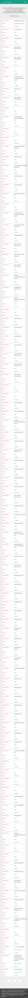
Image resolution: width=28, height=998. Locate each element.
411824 (16, 162)
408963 (16, 143)
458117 (16, 607)
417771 (16, 182)
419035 (16, 222)
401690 (16, 54)
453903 (16, 466)
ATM (15, 932)
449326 (16, 429)
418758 (16, 210)
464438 (16, 821)
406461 (16, 94)
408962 (16, 134)
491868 (16, 926)
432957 (16, 351)
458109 (16, 599)
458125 (16, 590)
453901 (16, 447)
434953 (16, 399)
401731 (16, 65)
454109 (16, 553)
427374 (16, 294)
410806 (16, 154)
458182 (16, 665)
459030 (16, 793)
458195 (16, 720)
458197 (16, 739)
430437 (16, 333)
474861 (16, 830)
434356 (16, 371)
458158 (16, 635)
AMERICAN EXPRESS (19, 23)
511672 (16, 966)
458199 (16, 758)
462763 (16, 802)
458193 (16, 702)
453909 (16, 520)
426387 (16, 284)
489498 (16, 877)
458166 (16, 644)
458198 (16, 747)
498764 (16, 935)
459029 (16, 784)
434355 (16, 361)
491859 (16, 916)
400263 (16, 44)
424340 (16, 251)
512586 (16, 975)
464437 (16, 812)
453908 (16, 511)
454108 (16, 541)
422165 (16, 232)
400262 (16, 35)
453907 (16, 503)
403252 (16, 73)
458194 (16, 711)
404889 (16, 85)
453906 (16, 492)
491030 (16, 896)
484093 (16, 860)
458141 (16, 625)
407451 (16, 113)
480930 (16, 842)
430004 (16, 315)
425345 (16, 262)
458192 (16, 693)
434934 (16, 382)
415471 (16, 173)
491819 (16, 905)
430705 (16, 342)
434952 (16, 391)
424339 (16, 241)
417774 (16, 190)
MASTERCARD (17, 949)
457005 (16, 581)
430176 (16, 324)
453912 (16, 529)
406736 (16, 105)
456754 (16, 562)
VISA (15, 32)
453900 (16, 438)
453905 (16, 483)
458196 (16, 730)
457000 (16, 572)
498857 (16, 944)
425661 (16, 272)
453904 (16, 475)
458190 (16, 675)
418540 (16, 201)
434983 (16, 408)
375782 (16, 26)
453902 (16, 457)
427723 (16, 306)
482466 (16, 851)
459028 (16, 775)
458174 (16, 655)
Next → (18, 981)
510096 (16, 952)
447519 (16, 417)
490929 (16, 888)
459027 (16, 767)
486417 (16, 868)
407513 (16, 125)
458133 (16, 616)
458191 (16, 684)
